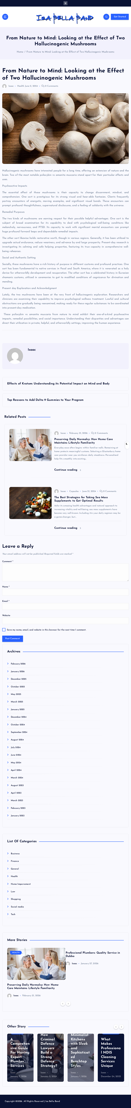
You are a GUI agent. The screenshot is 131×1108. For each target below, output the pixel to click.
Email (6, 601)
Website (6, 615)
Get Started (120, 17)
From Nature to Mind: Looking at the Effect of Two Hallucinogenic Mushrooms (70, 52)
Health (20, 86)
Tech (13, 914)
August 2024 (17, 740)
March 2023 (17, 800)
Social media (17, 907)
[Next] (68, 1003)
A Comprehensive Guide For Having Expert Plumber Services (20, 1053)
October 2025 (18, 687)
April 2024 (16, 770)
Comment (7, 561)
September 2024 (19, 732)
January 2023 (18, 816)
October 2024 (18, 725)
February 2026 (18, 664)
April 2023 (16, 793)
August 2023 (17, 785)
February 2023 (18, 808)
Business (15, 854)
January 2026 (18, 672)
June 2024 (16, 755)
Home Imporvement (21, 884)
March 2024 (17, 778)
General (15, 869)
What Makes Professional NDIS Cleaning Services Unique (111, 1053)
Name (6, 587)
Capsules (74, 491)
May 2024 (16, 763)
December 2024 (19, 717)
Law (13, 892)
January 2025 (18, 709)
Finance (15, 861)
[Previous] (62, 1003)
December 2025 (19, 679)
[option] (36, 973)
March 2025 (17, 702)
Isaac (11, 86)
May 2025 (16, 694)
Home (20, 52)
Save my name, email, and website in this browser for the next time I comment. (46, 630)
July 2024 (15, 747)
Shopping (16, 899)
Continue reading (66, 470)
